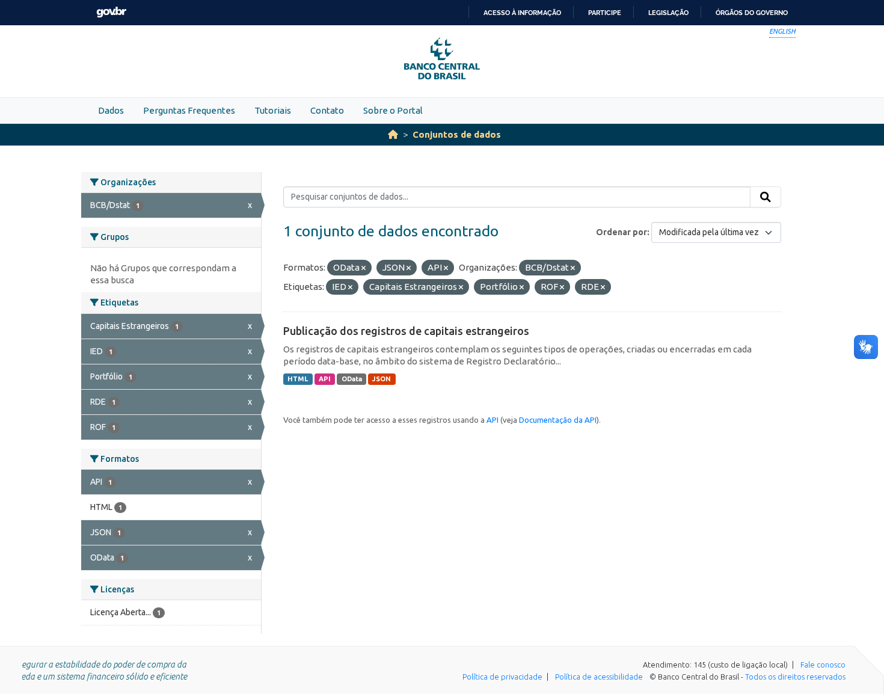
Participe (604, 12)
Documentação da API (558, 420)
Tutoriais (272, 110)
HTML (297, 378)
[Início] (393, 134)
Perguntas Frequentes (189, 110)
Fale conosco (823, 664)
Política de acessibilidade (599, 676)
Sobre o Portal (393, 110)
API (325, 378)
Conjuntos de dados (457, 134)
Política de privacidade (502, 676)
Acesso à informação (522, 12)
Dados (111, 110)
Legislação (668, 12)
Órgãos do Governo (752, 12)
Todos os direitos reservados (795, 676)
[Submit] (765, 197)
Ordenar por (621, 232)
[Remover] (363, 268)
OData (352, 378)
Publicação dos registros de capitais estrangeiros (406, 331)
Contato (327, 110)
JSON (381, 378)
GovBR (111, 12)
